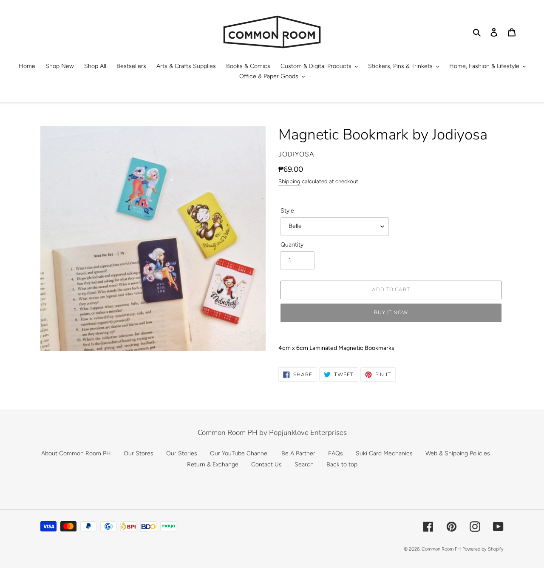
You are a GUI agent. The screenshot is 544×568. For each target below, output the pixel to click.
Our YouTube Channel (239, 453)
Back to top (341, 464)
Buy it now (391, 312)
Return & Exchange (212, 464)
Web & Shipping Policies (457, 453)
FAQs (335, 453)
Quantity (291, 244)
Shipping (289, 181)
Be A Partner (298, 453)
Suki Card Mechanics (384, 453)
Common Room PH (441, 549)
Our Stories (181, 453)
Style (287, 210)
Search (304, 464)
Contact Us (266, 464)
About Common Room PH (76, 453)
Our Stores (138, 453)
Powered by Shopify (483, 549)
